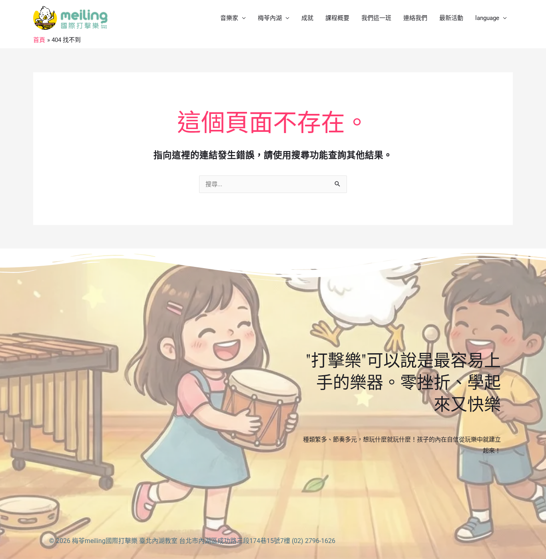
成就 (307, 18)
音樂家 (229, 18)
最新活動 (451, 18)
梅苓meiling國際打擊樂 (104, 541)
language (487, 18)
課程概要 (337, 18)
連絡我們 (415, 18)
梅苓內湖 (270, 18)
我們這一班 (376, 18)
